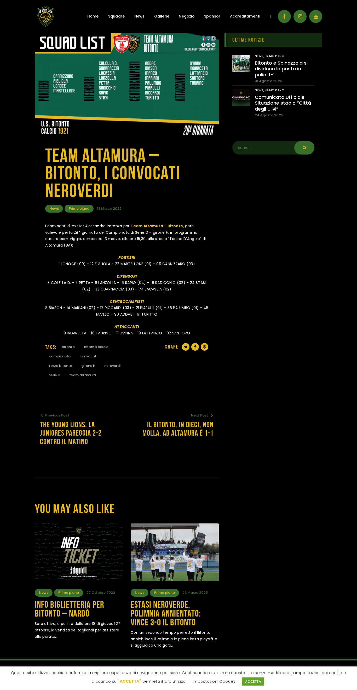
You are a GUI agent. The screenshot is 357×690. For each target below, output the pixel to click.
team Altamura (82, 375)
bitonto (68, 346)
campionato (60, 356)
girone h (88, 365)
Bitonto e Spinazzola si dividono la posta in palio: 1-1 (281, 69)
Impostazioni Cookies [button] (214, 681)
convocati (88, 356)
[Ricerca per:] (273, 147)
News (54, 208)
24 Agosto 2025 (269, 115)
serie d (54, 375)
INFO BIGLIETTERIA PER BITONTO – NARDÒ (69, 609)
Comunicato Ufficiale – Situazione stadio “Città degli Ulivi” (283, 103)
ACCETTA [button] (253, 681)
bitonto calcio (96, 346)
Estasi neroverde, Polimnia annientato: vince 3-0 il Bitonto (166, 613)
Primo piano (79, 208)
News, (260, 56)
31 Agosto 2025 (268, 80)
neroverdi (112, 365)
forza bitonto (60, 365)
